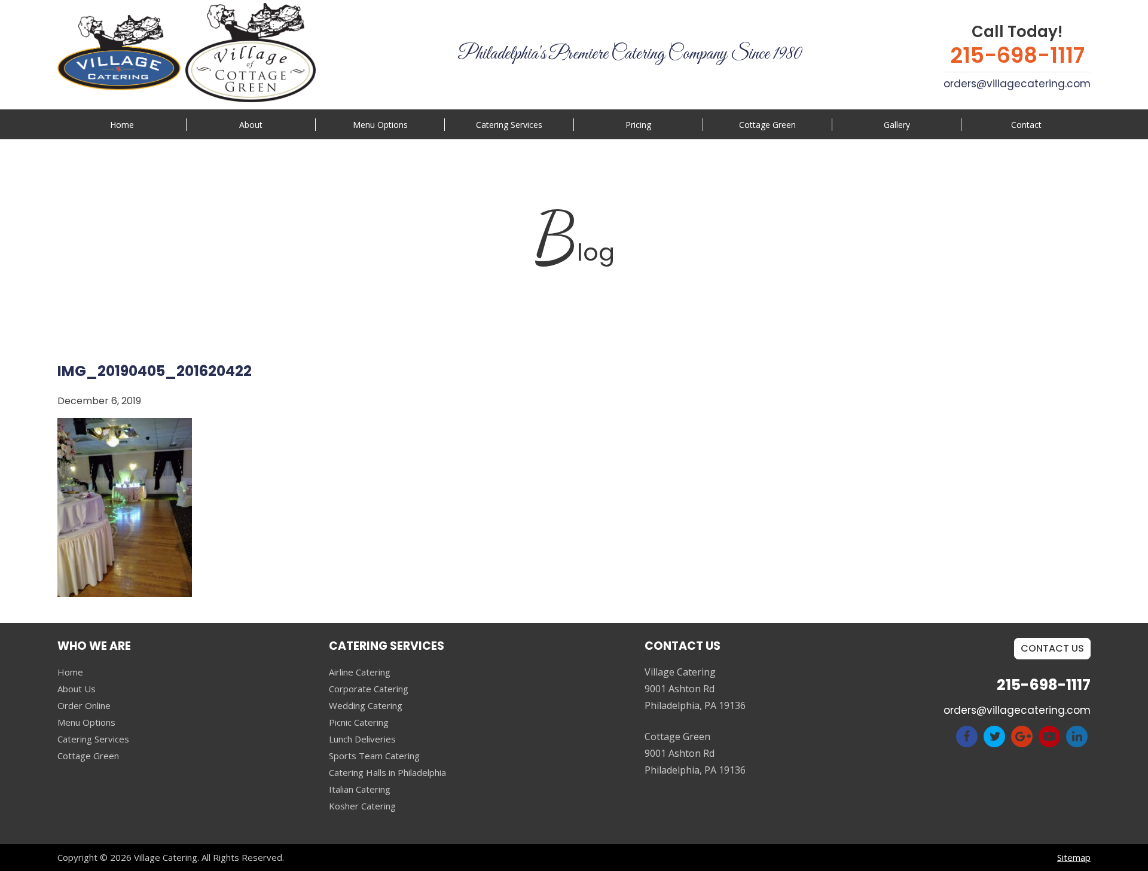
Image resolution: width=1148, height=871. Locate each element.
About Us (76, 689)
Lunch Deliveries (362, 739)
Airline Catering (359, 672)
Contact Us (1052, 648)
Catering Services (93, 739)
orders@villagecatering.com (1017, 84)
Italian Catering (359, 789)
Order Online (84, 705)
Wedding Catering (365, 705)
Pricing (638, 124)
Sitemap (1074, 857)
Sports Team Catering (374, 756)
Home (122, 124)
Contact (1026, 124)
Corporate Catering (368, 689)
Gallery (897, 124)
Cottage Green (767, 124)
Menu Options (380, 124)
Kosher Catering (362, 806)
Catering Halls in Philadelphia (387, 772)
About (250, 124)
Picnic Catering (359, 722)
